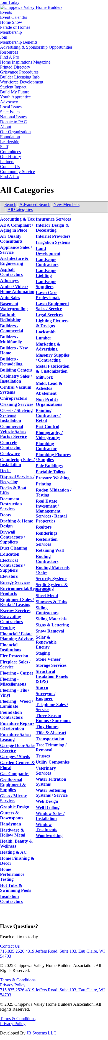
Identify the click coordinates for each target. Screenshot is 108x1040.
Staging (43, 653)
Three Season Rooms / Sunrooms (53, 718)
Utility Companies (53, 762)
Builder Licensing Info (20, 77)
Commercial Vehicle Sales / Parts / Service (13, 431)
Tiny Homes (47, 726)
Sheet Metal (47, 595)
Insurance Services (53, 219)
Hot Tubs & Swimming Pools (15, 888)
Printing (43, 484)
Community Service (17, 171)
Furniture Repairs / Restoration (17, 726)
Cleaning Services (16, 404)
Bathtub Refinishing (10, 317)
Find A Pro (9, 57)
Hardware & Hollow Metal (12, 832)
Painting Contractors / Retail (48, 415)
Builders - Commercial (11, 328)
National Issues (13, 116)
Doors (5, 515)
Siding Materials (51, 618)
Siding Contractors (47, 610)
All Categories (20, 209)
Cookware (10, 453)
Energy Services (15, 582)
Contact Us (10, 166)
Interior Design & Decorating (52, 227)
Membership (11, 32)
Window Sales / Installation (50, 816)
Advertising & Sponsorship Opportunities (36, 47)
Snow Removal (50, 631)
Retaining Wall (50, 550)
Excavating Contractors (11, 619)
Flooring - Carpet (16, 673)
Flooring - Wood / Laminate (16, 704)
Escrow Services (15, 610)
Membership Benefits (18, 42)
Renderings (46, 533)
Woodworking (49, 835)
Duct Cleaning (13, 548)
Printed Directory (15, 67)
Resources (9, 52)
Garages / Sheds (15, 756)
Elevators (9, 576)
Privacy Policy (12, 984)
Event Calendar (13, 17)
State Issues (10, 111)
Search (10, 204)
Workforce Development (21, 82)
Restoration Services (47, 542)
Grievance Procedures (19, 72)
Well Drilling (48, 807)
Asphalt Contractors (11, 272)
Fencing (7, 627)
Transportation (50, 738)
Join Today (9, 2)
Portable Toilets (50, 471)
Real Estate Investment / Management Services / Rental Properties (51, 511)
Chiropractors (13, 398)
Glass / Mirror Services (13, 798)
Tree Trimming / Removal (51, 747)
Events (6, 12)
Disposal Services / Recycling (17, 479)
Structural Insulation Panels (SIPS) (52, 676)
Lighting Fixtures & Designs (52, 323)
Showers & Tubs (51, 601)
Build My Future (14, 92)
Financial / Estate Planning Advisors (17, 636)
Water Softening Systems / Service (52, 793)
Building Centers (16, 370)
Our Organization (15, 131)
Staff (4, 146)
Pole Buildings (49, 465)
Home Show (11, 22)
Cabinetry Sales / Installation (16, 378)
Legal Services (49, 314)
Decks (5, 470)
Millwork (44, 377)
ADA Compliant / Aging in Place (16, 227)
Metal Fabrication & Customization (53, 368)
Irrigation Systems (53, 242)
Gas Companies (14, 773)
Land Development (48, 251)
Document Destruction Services (11, 504)
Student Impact (13, 87)
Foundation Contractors (11, 715)
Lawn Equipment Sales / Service (52, 306)
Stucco (42, 687)
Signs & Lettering (52, 625)
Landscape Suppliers (46, 284)
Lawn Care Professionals (48, 295)
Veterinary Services (46, 770)
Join (3, 37)
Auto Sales (10, 297)
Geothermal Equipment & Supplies (13, 784)
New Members (66, 204)
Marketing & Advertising (48, 346)
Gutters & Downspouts (11, 815)
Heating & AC (13, 852)
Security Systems (51, 578)
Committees (10, 151)
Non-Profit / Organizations (49, 402)
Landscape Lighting (46, 273)
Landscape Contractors (47, 262)
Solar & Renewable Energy (46, 642)
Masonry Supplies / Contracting (53, 357)
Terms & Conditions (17, 980)
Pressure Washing (53, 477)
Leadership (9, 141)
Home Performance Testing (12, 874)
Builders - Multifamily (11, 339)
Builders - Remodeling (11, 361)
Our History (10, 156)
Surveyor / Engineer (45, 696)
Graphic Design (14, 806)
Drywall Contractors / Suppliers (12, 537)
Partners (7, 161)
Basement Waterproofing (14, 306)
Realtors (44, 527)
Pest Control (47, 426)
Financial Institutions (10, 647)
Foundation (10, 136)
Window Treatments (46, 827)
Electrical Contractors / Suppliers (12, 565)
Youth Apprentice (15, 97)
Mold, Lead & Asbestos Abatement (49, 388)
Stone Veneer (48, 659)
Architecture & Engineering (14, 261)
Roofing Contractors (47, 559)
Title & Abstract (51, 732)
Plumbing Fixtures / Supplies (53, 457)
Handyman (10, 824)
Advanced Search (34, 204)
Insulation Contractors (11, 899)
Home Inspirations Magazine (25, 62)
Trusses (43, 756)
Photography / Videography (49, 435)
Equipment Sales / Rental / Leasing (17, 602)
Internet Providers (53, 236)
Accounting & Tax (17, 219)
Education (9, 554)
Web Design (47, 801)
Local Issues (11, 106)
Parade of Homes (15, 27)
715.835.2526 (12, 951)
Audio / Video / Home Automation (17, 289)
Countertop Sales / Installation (17, 462)
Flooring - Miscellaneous (13, 681)
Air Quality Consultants (11, 239)
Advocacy (9, 102)
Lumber (43, 338)
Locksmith (46, 332)
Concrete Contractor (10, 445)
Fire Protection (14, 656)
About (5, 126)
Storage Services (51, 665)
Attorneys (9, 280)
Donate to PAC (13, 121)
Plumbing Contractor (46, 446)
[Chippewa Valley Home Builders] (31, 7)
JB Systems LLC (41, 1033)
